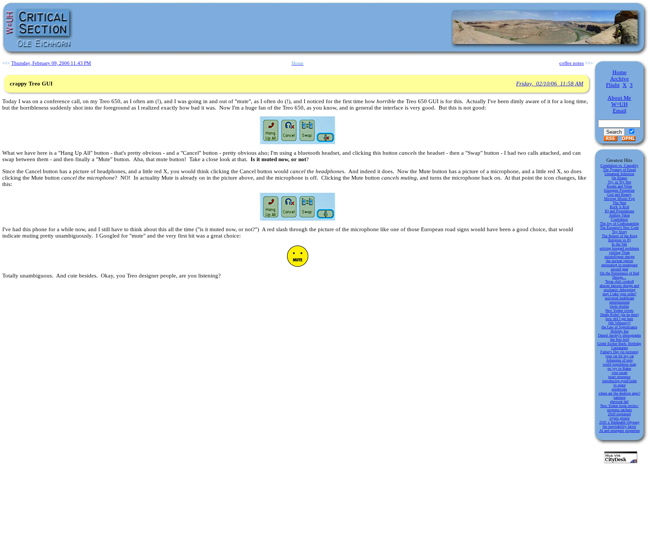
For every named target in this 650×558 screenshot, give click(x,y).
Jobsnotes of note (619, 360)
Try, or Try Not (619, 182)
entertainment (619, 302)
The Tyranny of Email (619, 170)
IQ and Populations (619, 211)
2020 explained (619, 414)
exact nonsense (619, 377)
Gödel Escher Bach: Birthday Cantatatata (619, 346)
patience (620, 397)
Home (619, 72)
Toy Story (619, 232)
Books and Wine (619, 186)
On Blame (619, 178)
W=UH (619, 104)
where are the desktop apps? (619, 393)
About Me (619, 98)
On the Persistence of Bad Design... (619, 275)
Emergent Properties (619, 190)
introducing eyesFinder (619, 381)
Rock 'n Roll (619, 207)
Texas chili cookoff (619, 281)
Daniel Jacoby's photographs (619, 335)
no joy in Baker (619, 368)
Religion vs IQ (619, 240)
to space (620, 385)
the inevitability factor (619, 426)
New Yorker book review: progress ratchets (619, 408)
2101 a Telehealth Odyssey (619, 422)
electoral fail (619, 401)
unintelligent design (619, 257)
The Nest (619, 203)
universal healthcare (619, 298)
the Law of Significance (619, 327)
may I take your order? (619, 294)
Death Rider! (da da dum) (619, 315)
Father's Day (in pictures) (619, 352)
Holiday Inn (620, 331)
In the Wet (619, 244)
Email (619, 111)
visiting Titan (619, 252)
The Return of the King (619, 236)
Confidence (619, 219)
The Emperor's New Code (619, 228)
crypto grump (619, 418)
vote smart (619, 372)
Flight (613, 85)
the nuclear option (619, 261)
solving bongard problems (619, 248)
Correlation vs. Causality (619, 165)
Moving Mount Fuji (619, 199)
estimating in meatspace (619, 265)
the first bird (619, 339)
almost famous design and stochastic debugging (619, 288)
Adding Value (619, 215)
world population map (619, 364)
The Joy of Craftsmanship (619, 223)
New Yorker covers (619, 310)
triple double (619, 306)
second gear (619, 269)
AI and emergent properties (619, 430)
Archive (619, 79)
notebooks (619, 389)
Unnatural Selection (619, 174)
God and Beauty (619, 194)
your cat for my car (619, 356)
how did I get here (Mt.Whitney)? (619, 321)
